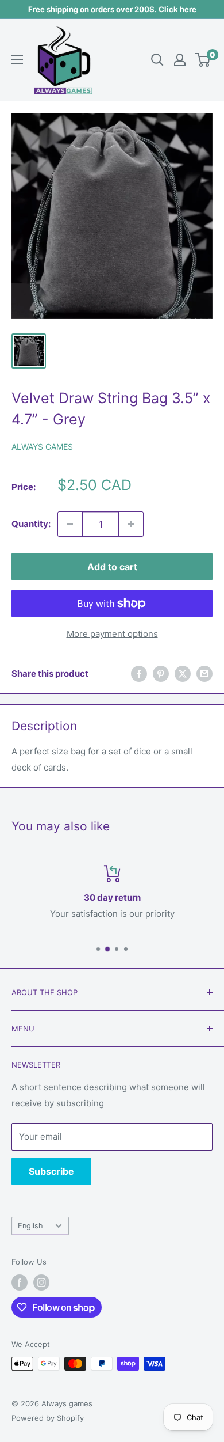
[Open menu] (17, 59)
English (30, 1225)
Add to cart (112, 566)
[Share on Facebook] (139, 673)
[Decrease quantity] (70, 524)
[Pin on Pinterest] (161, 673)
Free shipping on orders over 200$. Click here (112, 9)
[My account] (180, 60)
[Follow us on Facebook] (19, 1282)
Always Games (42, 446)
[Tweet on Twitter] (183, 673)
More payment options (112, 633)
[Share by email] (204, 673)
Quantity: (31, 523)
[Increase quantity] (131, 524)
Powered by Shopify (47, 1417)
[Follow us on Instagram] (41, 1282)
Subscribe (51, 1171)
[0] (203, 60)
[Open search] (157, 60)
